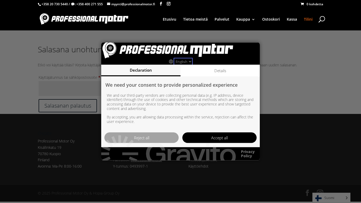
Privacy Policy (248, 153)
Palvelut (222, 19)
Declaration (141, 70)
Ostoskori (271, 19)
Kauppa (243, 19)
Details (220, 70)
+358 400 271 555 (89, 4)
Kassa (292, 19)
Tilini (308, 19)
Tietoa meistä (195, 19)
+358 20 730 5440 (54, 4)
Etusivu (169, 19)
